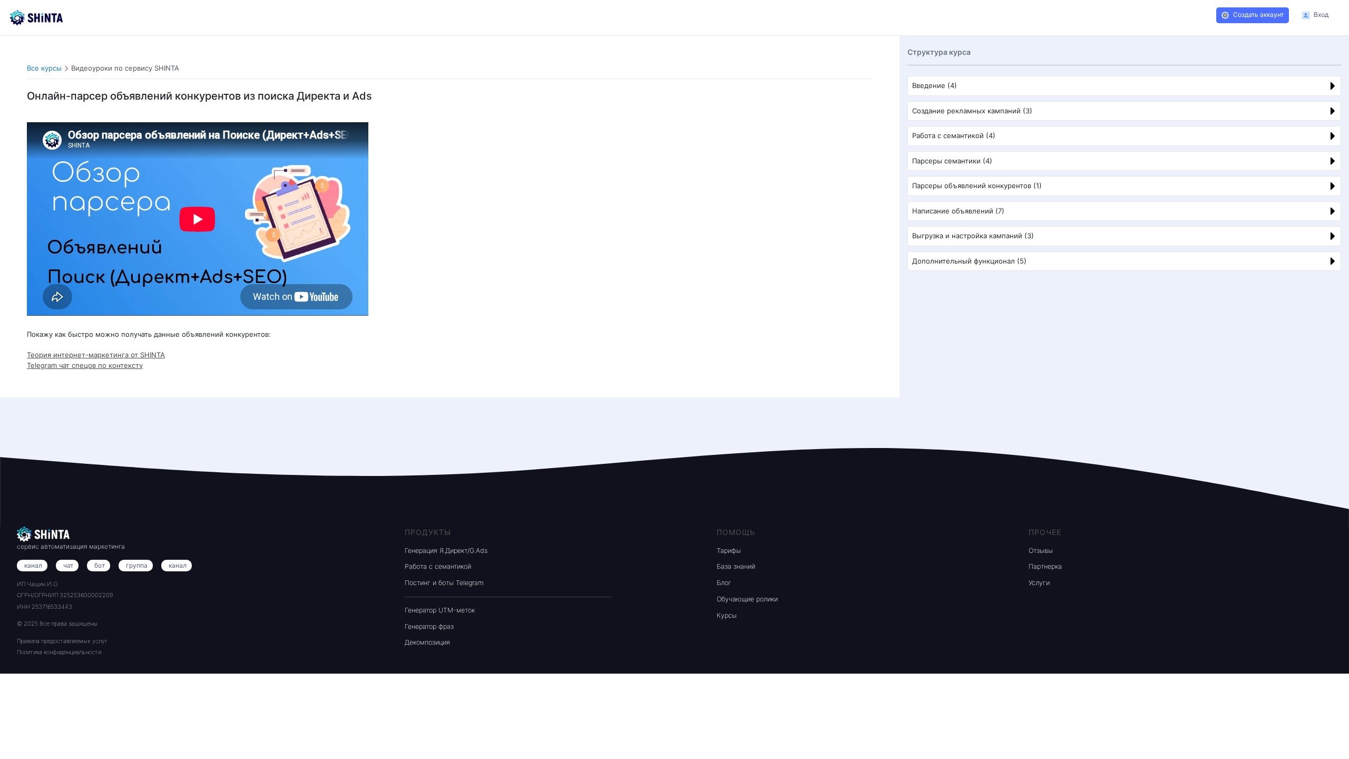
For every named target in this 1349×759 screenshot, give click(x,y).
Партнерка (1045, 566)
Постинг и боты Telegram (444, 583)
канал (178, 565)
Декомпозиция (427, 642)
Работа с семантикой (438, 566)
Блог (724, 583)
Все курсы (44, 68)
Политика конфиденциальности (59, 652)
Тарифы (729, 550)
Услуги (1039, 583)
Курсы (727, 615)
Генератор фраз (429, 626)
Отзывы (1041, 550)
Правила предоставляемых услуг (62, 641)
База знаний (736, 566)
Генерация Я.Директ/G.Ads (446, 550)
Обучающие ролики (747, 599)
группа (137, 565)
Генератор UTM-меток (440, 610)
